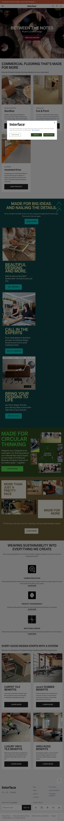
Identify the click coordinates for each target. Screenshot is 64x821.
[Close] (54, 123)
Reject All (36, 134)
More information (36, 130)
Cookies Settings (15, 134)
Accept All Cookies (48, 134)
